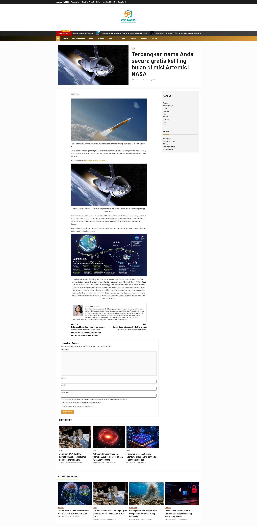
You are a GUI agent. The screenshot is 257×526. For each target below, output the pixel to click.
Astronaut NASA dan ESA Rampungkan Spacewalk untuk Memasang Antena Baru (72, 457)
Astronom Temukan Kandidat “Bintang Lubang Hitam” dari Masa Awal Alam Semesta (108, 457)
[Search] (199, 38)
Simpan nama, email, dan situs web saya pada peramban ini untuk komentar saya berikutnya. (96, 399)
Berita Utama (133, 507)
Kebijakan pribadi (88, 2)
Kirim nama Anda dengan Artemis (95, 160)
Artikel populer (78, 38)
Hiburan (144, 38)
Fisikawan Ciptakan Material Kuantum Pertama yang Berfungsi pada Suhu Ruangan (141, 457)
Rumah (65, 38)
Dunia (91, 38)
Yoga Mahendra (77, 462)
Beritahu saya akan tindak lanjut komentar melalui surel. (82, 403)
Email (63, 385)
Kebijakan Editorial (108, 2)
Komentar (65, 349)
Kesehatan (61, 507)
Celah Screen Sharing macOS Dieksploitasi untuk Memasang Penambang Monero (156, 33)
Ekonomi (101, 38)
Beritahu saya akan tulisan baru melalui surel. (78, 406)
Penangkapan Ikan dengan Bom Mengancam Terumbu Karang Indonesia (99, 33)
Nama (63, 378)
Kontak (154, 38)
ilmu (110, 38)
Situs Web (65, 392)
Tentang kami (75, 2)
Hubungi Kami (121, 2)
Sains (133, 48)
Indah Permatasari (138, 80)
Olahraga (133, 38)
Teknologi (121, 38)
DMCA (98, 2)
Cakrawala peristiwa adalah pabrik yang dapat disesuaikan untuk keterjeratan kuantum (130, 327)
